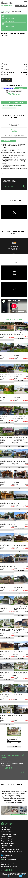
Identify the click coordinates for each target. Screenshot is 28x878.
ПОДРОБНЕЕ (21, 338)
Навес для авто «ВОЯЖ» (20, 565)
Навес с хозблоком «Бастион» (19, 354)
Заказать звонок (21, 5)
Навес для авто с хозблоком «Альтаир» (20, 460)
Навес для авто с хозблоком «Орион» (6, 375)
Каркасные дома (6, 845)
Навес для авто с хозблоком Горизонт (6, 333)
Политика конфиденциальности (11, 852)
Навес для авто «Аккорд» (4, 481)
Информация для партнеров (10, 849)
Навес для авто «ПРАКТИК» (4, 673)
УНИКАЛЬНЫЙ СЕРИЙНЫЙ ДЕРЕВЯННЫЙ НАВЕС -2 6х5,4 (20, 674)
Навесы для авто (8, 11)
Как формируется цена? (15, 91)
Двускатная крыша (7, 105)
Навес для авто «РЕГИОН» (18, 716)
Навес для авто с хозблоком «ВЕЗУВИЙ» (6, 565)
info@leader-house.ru (9, 859)
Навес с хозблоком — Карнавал (6, 354)
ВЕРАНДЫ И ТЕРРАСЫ (10, 23)
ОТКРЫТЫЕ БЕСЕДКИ (9, 18)
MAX (4, 857)
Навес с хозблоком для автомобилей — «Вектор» (6, 439)
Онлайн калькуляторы (8, 834)
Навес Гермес (4, 416)
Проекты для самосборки (9, 107)
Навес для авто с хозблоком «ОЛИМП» (20, 544)
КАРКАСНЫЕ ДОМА (9, 26)
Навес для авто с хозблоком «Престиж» (6, 502)
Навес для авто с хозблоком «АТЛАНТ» (20, 652)
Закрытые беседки (7, 841)
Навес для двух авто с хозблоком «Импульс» (20, 417)
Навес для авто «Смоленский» (4, 544)
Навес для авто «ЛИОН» (20, 523)
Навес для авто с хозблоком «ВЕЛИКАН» (6, 652)
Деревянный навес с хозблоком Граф (19, 333)
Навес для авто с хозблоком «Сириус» (6, 460)
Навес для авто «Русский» (18, 695)
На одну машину (17, 105)
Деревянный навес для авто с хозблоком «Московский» (20, 439)
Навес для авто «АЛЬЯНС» (4, 586)
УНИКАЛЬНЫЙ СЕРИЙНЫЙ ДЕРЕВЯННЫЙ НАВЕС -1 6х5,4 (6, 717)
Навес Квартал (18, 374)
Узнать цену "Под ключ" (14, 102)
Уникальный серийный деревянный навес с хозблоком (6, 631)
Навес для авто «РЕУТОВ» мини (4, 695)
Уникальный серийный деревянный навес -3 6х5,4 (20, 608)
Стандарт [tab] (20, 88)
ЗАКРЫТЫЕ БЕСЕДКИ (9, 21)
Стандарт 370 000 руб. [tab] (14, 131)
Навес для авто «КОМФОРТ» (4, 607)
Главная (2, 11)
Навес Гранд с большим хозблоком (20, 396)
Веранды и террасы (7, 843)
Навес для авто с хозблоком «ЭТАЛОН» (6, 523)
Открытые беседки (7, 839)
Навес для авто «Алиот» (18, 481)
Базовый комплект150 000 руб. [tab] (14, 125)
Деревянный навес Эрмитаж (5, 396)
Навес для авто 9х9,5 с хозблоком (20, 630)
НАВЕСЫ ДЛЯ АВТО (9, 16)
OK (20, 876)
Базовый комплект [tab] (7, 88)
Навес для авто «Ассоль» (18, 502)
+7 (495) (7, 5)
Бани (6, 29)
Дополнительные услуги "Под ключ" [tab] (14, 136)
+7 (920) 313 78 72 (8, 855)
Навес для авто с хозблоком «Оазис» (19, 586)
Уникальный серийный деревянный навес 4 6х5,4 (13, 739)
